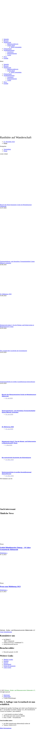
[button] (18, 61)
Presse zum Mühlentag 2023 (10, 586)
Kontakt (6, 58)
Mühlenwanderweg (12, 44)
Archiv (9, 55)
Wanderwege (7, 42)
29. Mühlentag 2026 (5, 294)
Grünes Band (11, 45)
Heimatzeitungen (12, 53)
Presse (5, 143)
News (5, 56)
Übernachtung (8, 48)
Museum (6, 40)
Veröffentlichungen (9, 50)
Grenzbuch (10, 52)
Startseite (6, 39)
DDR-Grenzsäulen (16, 47)
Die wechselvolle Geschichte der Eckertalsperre (13, 350)
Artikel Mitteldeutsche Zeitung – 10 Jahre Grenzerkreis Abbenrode (15, 548)
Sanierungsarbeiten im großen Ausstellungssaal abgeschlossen (17, 381)
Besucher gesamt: (9, 652)
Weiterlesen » (4, 553)
